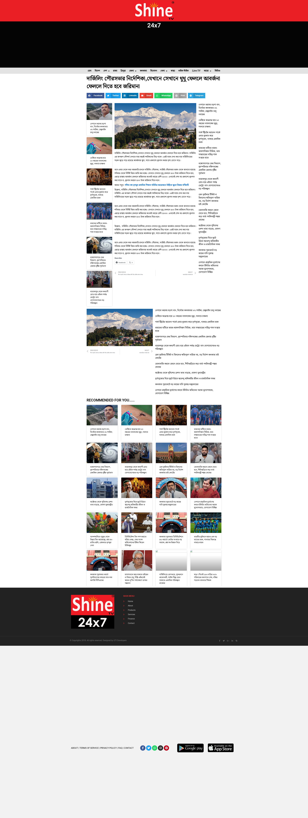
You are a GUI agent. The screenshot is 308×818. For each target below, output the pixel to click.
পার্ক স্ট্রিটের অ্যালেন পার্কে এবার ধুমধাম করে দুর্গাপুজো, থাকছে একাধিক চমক (99, 194)
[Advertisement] (154, 48)
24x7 (154, 25)
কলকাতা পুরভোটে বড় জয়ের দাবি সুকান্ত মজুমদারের (208, 253)
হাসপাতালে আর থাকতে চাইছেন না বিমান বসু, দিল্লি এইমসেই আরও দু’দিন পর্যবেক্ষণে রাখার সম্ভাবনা (136, 579)
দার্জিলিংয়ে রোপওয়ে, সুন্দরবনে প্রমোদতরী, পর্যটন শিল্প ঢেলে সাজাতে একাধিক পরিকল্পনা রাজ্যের (171, 579)
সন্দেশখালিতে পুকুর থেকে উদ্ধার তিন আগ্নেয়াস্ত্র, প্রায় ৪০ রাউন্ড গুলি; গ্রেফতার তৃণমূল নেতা (101, 541)
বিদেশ (97, 71)
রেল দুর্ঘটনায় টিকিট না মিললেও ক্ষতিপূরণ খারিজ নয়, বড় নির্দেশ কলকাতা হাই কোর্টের (209, 199)
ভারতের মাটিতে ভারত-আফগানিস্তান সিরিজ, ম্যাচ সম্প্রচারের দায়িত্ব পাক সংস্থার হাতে (98, 228)
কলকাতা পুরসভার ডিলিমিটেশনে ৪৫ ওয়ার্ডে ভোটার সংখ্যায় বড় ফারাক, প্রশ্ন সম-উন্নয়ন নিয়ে (171, 539)
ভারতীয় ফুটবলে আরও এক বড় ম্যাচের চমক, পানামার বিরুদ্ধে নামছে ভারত (205, 539)
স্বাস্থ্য (173, 71)
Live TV (196, 71)
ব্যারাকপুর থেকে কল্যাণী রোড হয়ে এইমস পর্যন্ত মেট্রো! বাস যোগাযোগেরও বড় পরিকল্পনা (209, 184)
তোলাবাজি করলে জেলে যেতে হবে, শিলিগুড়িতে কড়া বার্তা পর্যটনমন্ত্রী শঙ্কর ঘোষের (209, 215)
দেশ (105, 71)
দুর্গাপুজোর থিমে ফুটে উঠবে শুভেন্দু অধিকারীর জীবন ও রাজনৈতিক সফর (209, 241)
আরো (206, 71)
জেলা (131, 71)
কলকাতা (143, 71)
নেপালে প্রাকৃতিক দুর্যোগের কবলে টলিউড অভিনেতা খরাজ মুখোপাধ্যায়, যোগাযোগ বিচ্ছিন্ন (209, 267)
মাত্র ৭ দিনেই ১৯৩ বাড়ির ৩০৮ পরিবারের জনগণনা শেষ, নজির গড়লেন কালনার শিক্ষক (205, 577)
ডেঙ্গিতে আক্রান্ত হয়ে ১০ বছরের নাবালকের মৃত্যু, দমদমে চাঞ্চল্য (98, 160)
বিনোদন (153, 71)
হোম (89, 71)
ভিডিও (217, 71)
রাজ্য (115, 71)
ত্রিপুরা (123, 71)
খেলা (162, 71)
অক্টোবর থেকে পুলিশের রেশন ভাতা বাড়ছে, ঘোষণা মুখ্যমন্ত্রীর (209, 229)
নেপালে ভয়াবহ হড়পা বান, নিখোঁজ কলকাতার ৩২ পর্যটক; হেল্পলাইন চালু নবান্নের (99, 128)
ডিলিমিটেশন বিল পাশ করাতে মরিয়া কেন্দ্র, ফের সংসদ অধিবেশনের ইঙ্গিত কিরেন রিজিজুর (135, 541)
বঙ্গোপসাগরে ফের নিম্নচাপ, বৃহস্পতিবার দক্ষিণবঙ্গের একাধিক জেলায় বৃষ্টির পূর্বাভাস (98, 262)
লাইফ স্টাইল (183, 71)
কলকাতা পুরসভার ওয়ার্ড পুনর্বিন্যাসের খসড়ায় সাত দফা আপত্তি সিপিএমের (101, 577)
